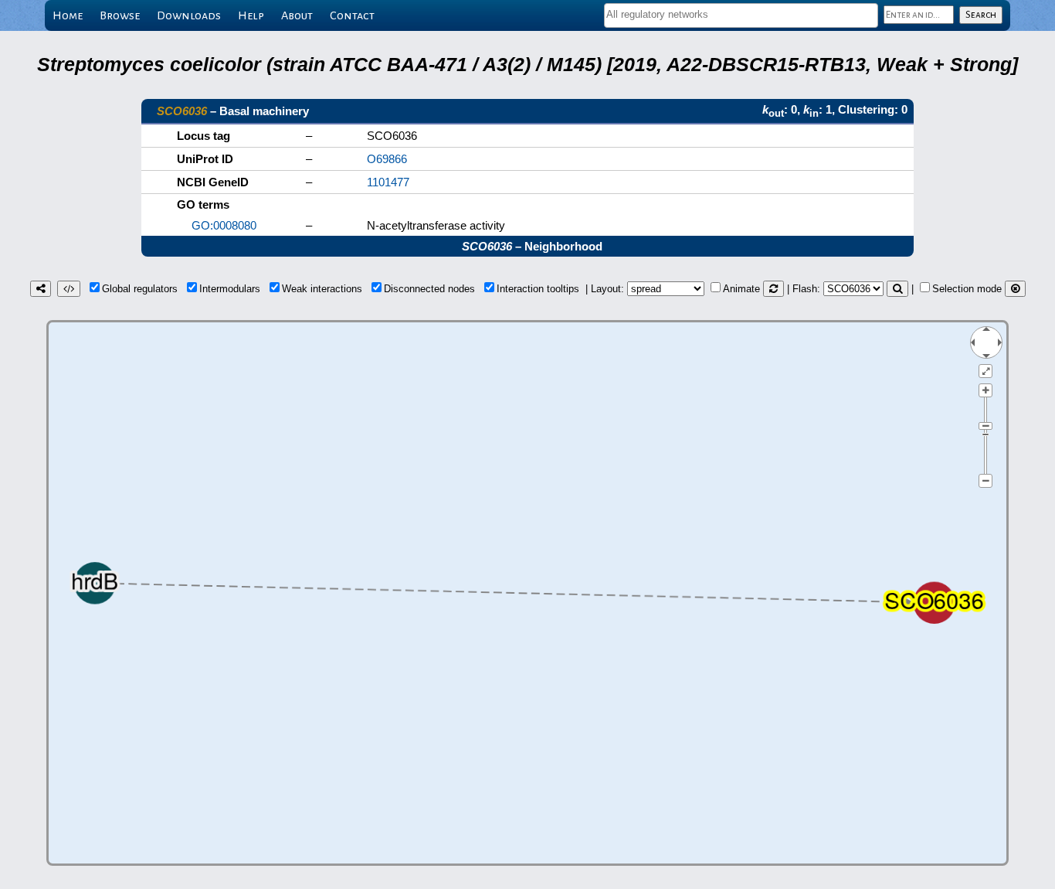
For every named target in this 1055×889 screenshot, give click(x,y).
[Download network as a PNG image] (40, 289)
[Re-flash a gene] (897, 289)
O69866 (387, 158)
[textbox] (741, 14)
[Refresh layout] (773, 289)
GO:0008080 (224, 225)
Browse (120, 15)
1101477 (388, 182)
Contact (352, 15)
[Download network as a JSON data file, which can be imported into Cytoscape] (68, 289)
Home (68, 15)
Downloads (189, 15)
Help (251, 15)
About (297, 15)
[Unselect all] (1015, 289)
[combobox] (741, 15)
